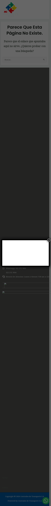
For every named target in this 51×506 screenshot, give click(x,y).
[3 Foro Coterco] (25, 253)
